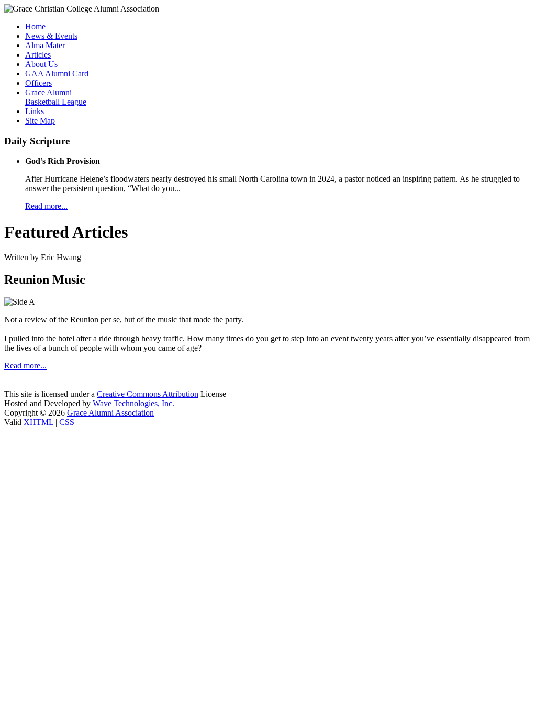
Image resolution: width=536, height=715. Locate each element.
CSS (66, 422)
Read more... (46, 206)
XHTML (38, 422)
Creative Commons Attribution (147, 393)
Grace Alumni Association (110, 412)
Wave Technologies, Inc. (133, 403)
